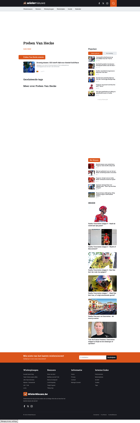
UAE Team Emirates (28, 380)
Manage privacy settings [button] (9, 421)
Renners (38, 9)
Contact (73, 380)
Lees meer (27, 49)
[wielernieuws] (46, 394)
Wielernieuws (27, 9)
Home (72, 374)
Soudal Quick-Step (28, 374)
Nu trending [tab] (109, 53)
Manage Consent (76, 382)
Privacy (73, 377)
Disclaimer (96, 414)
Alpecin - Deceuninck (29, 382)
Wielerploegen (49, 9)
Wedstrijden (61, 9)
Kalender (78, 9)
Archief (97, 380)
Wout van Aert (51, 374)
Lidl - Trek (26, 385)
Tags (96, 385)
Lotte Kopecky (51, 382)
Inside (70, 9)
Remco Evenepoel (52, 380)
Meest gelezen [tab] (95, 53)
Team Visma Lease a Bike (30, 377)
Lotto (24, 388)
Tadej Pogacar (51, 385)
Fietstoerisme (99, 374)
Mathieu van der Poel (53, 377)
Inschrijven (111, 357)
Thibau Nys (50, 388)
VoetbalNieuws (112, 414)
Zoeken (97, 382)
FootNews (104, 414)
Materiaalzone (99, 377)
